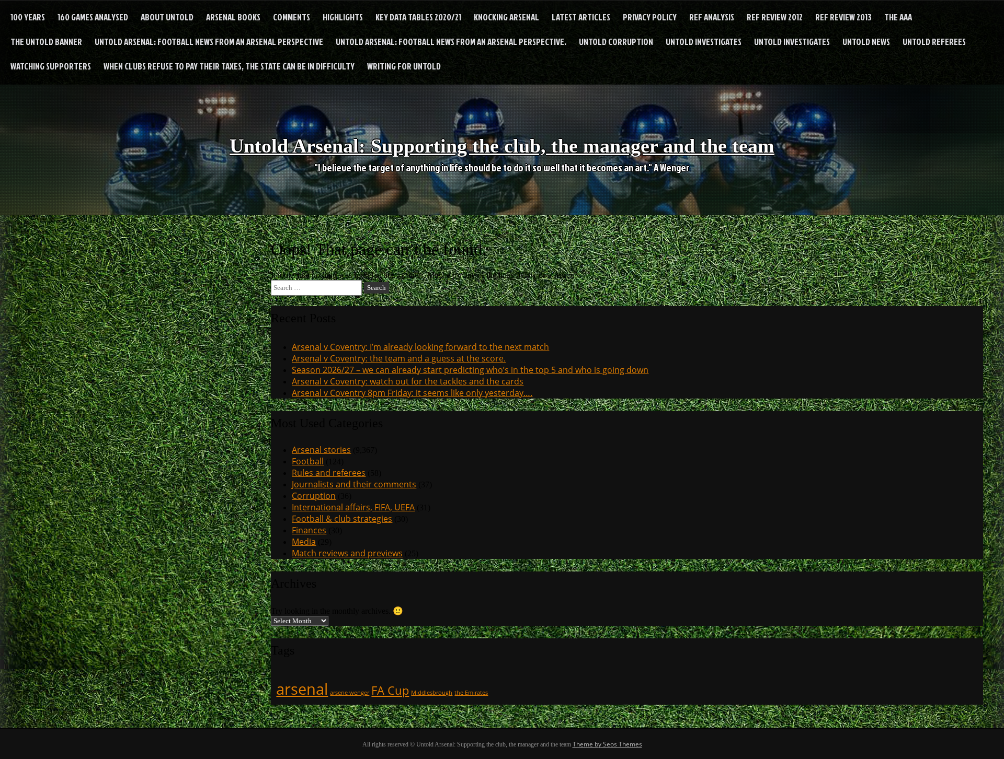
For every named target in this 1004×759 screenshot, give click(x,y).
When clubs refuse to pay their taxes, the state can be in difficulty (229, 66)
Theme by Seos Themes (607, 744)
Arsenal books (233, 17)
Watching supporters (50, 66)
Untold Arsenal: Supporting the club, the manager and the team (502, 146)
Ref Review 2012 (775, 17)
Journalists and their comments (354, 484)
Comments (291, 17)
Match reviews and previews (347, 553)
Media (304, 541)
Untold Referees (934, 42)
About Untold (167, 17)
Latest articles (581, 17)
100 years (27, 17)
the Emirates (471, 692)
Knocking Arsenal (506, 17)
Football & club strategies (342, 518)
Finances (309, 530)
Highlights (343, 17)
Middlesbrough (431, 692)
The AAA (898, 17)
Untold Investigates (703, 42)
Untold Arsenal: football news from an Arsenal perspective (209, 42)
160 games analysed (93, 17)
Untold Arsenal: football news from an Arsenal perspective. (451, 42)
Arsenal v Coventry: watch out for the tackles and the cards (407, 381)
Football (308, 461)
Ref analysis (711, 17)
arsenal (302, 689)
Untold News (866, 42)
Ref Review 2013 (843, 17)
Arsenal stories (321, 450)
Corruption (314, 495)
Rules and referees (329, 472)
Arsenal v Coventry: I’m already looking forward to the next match (420, 347)
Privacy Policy (650, 17)
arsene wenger (349, 692)
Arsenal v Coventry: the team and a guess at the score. (399, 358)
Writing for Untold (404, 66)
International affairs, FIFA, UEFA (353, 507)
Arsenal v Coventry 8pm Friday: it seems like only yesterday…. (412, 393)
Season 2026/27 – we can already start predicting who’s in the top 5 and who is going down (470, 370)
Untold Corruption (616, 42)
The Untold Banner (46, 42)
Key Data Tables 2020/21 (418, 17)
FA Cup (390, 690)
